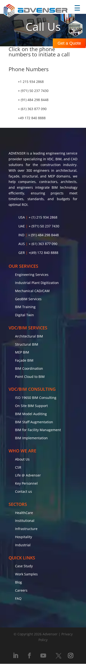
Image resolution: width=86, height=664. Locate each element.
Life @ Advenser (28, 475)
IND (21, 235)
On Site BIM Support (31, 405)
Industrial (23, 545)
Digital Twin (24, 315)
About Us (22, 459)
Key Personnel (26, 483)
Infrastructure (26, 528)
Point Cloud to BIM (30, 376)
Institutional (24, 520)
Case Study (24, 566)
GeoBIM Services (28, 299)
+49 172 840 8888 (32, 118)
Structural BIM (26, 344)
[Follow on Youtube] (43, 655)
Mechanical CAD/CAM (32, 291)
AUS (21, 243)
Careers (21, 590)
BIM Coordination (29, 368)
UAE (21, 226)
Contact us (23, 491)
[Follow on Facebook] (29, 655)
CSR (18, 467)
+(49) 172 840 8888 (43, 252)
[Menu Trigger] (77, 8)
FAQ (18, 598)
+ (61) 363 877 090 (32, 109)
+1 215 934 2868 (31, 81)
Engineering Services (31, 274)
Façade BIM (24, 360)
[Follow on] (58, 656)
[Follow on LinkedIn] (15, 655)
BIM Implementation (31, 438)
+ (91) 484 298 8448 (33, 99)
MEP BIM (22, 352)
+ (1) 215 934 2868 (43, 217)
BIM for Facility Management (38, 430)
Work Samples (26, 574)
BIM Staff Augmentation (34, 422)
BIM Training (25, 307)
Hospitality (23, 537)
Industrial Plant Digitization (37, 282)
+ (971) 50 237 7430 (33, 90)
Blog (18, 582)
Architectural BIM (29, 336)
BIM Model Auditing (31, 414)
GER (21, 252)
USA (21, 217)
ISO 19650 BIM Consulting (35, 397)
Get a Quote (69, 43)
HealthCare (24, 512)
